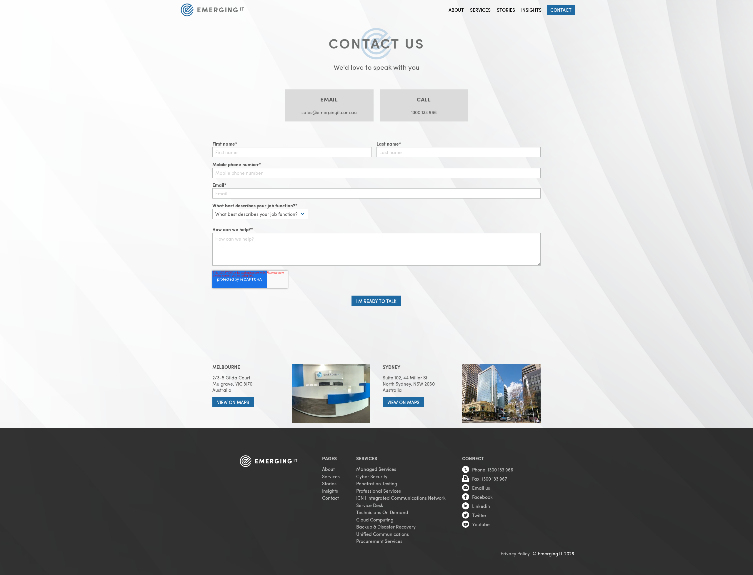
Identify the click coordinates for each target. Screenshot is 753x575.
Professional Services (378, 491)
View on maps (233, 402)
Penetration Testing (376, 483)
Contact (561, 10)
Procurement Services (379, 541)
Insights (531, 10)
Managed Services (376, 469)
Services (480, 10)
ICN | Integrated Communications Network (401, 498)
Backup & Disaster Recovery (386, 527)
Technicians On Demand (382, 512)
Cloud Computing (374, 519)
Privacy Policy (515, 553)
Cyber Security (371, 476)
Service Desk (369, 505)
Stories (506, 10)
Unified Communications (382, 534)
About (456, 10)
